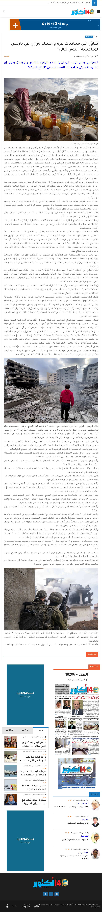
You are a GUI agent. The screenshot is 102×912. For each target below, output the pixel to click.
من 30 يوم (9, 730)
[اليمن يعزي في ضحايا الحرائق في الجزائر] (10, 785)
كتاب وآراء (94, 794)
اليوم (41, 731)
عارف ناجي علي (83, 853)
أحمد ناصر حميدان (81, 804)
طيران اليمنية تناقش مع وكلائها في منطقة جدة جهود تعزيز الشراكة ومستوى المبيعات (32, 773)
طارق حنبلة (84, 820)
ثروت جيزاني (84, 836)
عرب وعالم (89, 36)
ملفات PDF (94, 667)
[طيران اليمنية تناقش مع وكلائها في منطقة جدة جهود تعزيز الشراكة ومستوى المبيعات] (10, 771)
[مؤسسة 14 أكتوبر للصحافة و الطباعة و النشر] (83, 11)
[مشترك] (7, 907)
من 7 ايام (25, 730)
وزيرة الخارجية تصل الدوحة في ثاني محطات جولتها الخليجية (33, 759)
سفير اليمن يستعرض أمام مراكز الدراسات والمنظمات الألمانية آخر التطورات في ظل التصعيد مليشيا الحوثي (32, 744)
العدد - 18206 (76, 675)
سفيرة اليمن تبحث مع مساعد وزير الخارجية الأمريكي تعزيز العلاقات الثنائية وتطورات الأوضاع (32, 802)
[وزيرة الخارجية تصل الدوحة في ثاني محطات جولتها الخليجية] (10, 756)
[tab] (41, 730)
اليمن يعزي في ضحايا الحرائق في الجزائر (34, 788)
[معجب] (7, 905)
